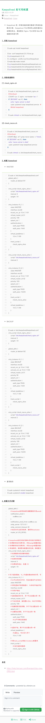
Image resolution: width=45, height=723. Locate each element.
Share (33, 719)
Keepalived (14, 15)
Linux (6, 15)
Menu (15, 719)
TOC (24, 719)
